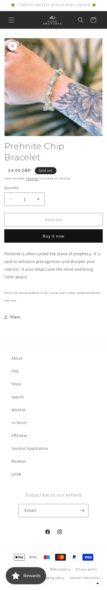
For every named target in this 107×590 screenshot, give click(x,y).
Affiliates (19, 435)
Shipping (32, 178)
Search (17, 397)
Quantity (11, 187)
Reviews (18, 461)
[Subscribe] (82, 510)
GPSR (16, 474)
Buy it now (53, 236)
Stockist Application (30, 448)
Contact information (85, 578)
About (17, 358)
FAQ (15, 371)
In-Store (19, 422)
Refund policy (60, 569)
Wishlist (18, 409)
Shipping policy (53, 578)
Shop (16, 383)
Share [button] (15, 316)
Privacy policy (86, 569)
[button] (11, 20)
